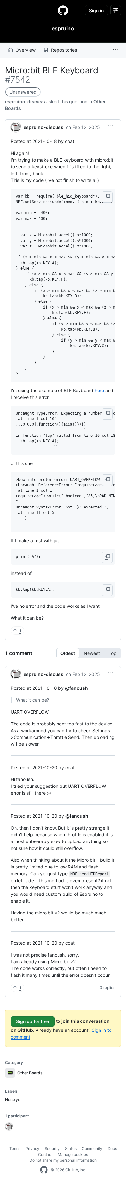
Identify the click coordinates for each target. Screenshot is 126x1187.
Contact (45, 1154)
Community (92, 1148)
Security (52, 1148)
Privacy (32, 1148)
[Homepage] (63, 10)
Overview (26, 50)
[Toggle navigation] (10, 10)
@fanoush (76, 688)
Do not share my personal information (63, 1160)
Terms (14, 1148)
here (99, 390)
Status (71, 1148)
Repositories (64, 50)
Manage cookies (73, 1154)
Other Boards (25, 1072)
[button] (115, 50)
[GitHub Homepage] (44, 1170)
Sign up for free (32, 1021)
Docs (112, 1148)
